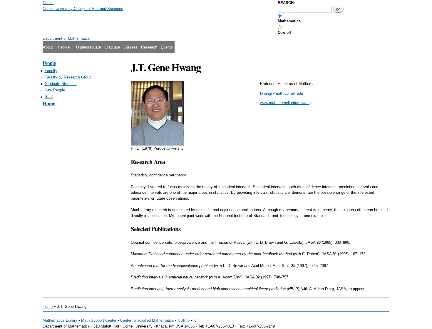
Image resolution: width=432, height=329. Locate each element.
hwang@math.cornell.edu (281, 93)
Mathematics (289, 21)
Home (49, 103)
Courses (130, 47)
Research (149, 47)
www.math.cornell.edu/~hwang (286, 103)
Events (167, 47)
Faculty (51, 71)
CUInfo (184, 320)
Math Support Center (98, 320)
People (64, 47)
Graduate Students (61, 83)
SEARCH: (286, 3)
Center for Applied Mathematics (147, 320)
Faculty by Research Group (68, 77)
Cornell (284, 32)
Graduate (112, 47)
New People (55, 90)
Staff (49, 96)
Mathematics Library (60, 320)
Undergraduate (88, 47)
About (48, 47)
